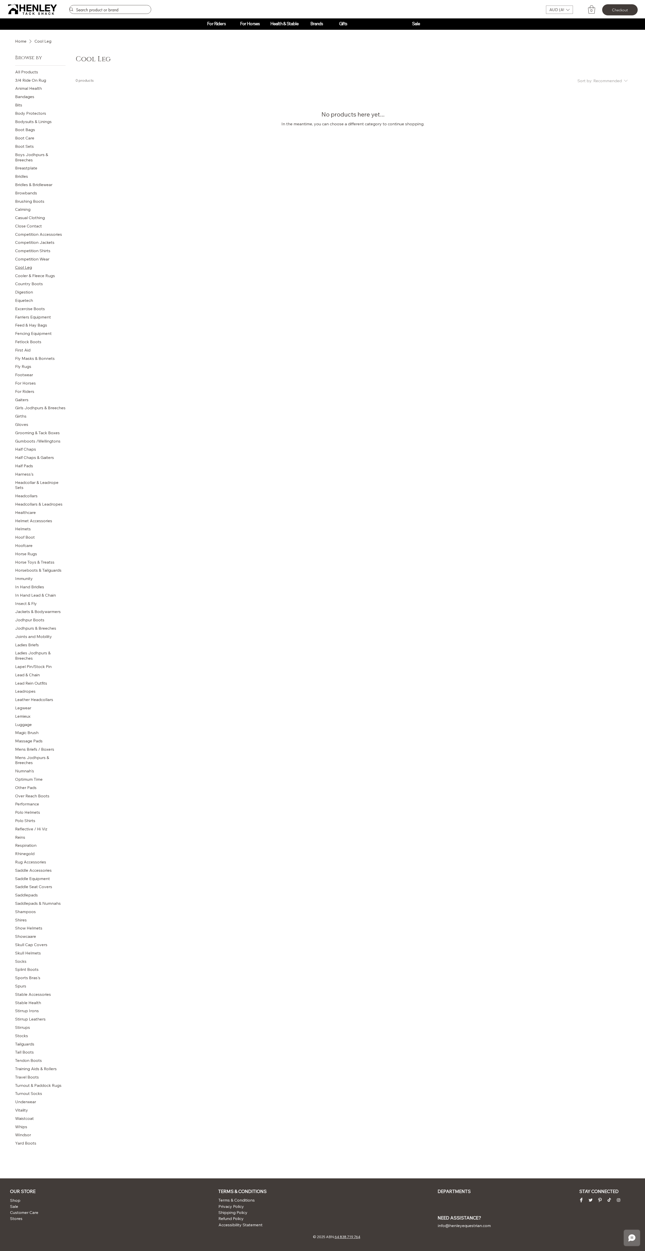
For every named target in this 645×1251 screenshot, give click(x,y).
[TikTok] (609, 1200)
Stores (16, 1218)
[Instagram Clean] (618, 1200)
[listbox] (559, 10)
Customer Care (22, 1212)
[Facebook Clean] (581, 1200)
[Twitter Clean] (590, 1200)
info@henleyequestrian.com (464, 1225)
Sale (14, 1206)
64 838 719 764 (347, 1237)
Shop (15, 1200)
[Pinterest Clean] (600, 1200)
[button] (559, 10)
